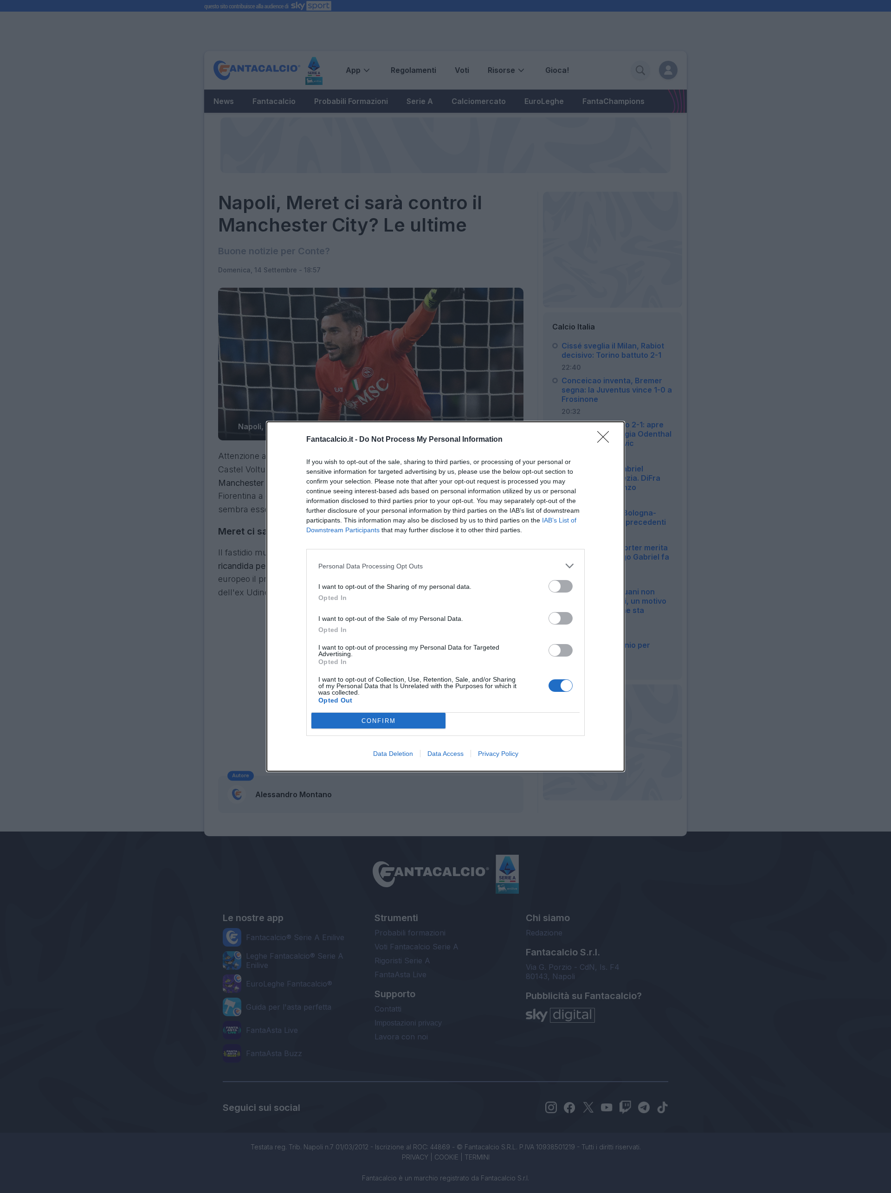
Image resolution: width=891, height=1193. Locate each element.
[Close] (606, 440)
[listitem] (445, 566)
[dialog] (445, 596)
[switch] (561, 586)
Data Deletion (393, 753)
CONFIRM (379, 720)
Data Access (445, 753)
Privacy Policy (498, 753)
